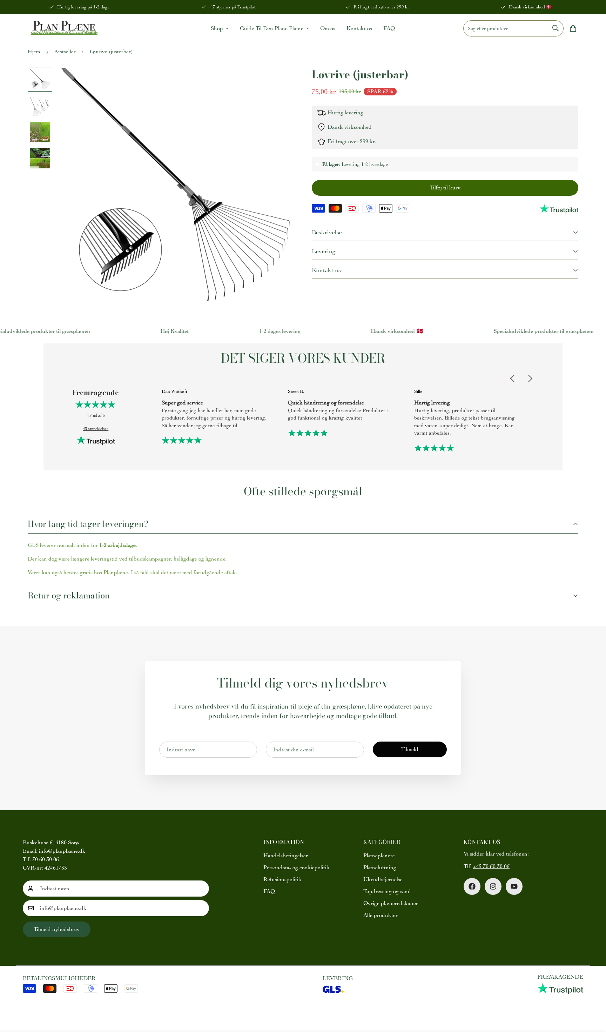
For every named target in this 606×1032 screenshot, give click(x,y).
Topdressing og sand (387, 891)
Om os (327, 28)
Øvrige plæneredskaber (390, 903)
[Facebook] (472, 886)
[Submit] (555, 28)
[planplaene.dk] (63, 28)
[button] (573, 28)
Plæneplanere (379, 855)
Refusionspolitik (282, 879)
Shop (217, 28)
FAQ (389, 28)
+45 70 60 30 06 (491, 866)
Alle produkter (380, 915)
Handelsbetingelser (285, 855)
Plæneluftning (379, 867)
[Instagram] (493, 886)
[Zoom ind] (279, 82)
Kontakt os (359, 28)
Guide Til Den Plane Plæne (271, 28)
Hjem (34, 52)
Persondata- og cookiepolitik (296, 867)
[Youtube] (514, 886)
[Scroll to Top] (592, 994)
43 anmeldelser (95, 428)
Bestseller (65, 52)
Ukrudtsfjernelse (383, 879)
